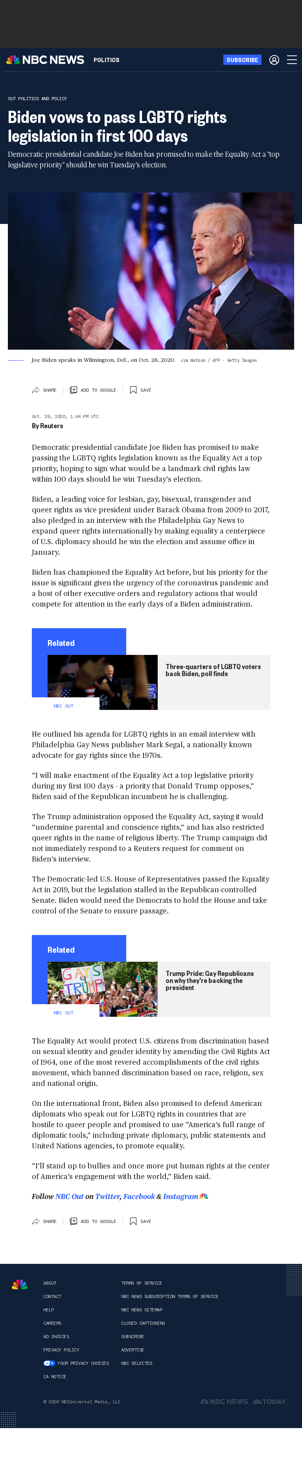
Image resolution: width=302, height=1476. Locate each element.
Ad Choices (56, 1336)
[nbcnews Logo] (20, 1284)
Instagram (180, 1196)
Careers (52, 1323)
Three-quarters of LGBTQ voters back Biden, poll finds (213, 670)
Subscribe (132, 1336)
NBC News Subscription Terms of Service (169, 1296)
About (49, 1283)
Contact (52, 1296)
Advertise (132, 1350)
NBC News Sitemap (141, 1310)
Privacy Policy (61, 1350)
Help (48, 1310)
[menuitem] (107, 60)
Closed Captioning (143, 1323)
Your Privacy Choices (83, 1363)
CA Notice (54, 1376)
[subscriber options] (274, 60)
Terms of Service (141, 1283)
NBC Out (69, 1196)
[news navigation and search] (292, 59)
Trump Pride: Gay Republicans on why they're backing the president (210, 980)
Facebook (139, 1196)
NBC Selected (136, 1363)
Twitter (107, 1196)
